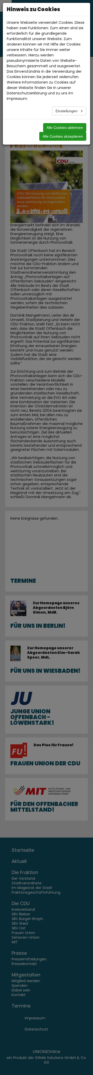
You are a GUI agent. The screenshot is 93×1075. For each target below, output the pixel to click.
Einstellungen (67, 111)
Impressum (17, 98)
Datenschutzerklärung (27, 93)
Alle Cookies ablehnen (65, 127)
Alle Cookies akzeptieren (63, 136)
